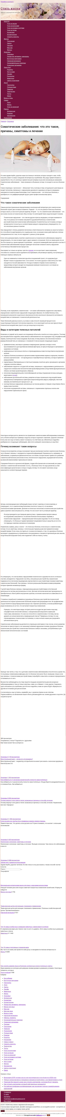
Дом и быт (7, 67)
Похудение (11, 41)
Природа (10, 89)
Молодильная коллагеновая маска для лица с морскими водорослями (24, 885)
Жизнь (9, 105)
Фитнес (9, 50)
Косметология (12, 34)
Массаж (9, 48)
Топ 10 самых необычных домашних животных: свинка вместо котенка (24, 927)
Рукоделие (10, 76)
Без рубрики (8, 978)
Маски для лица (6, 892)
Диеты (9, 43)
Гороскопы (10, 85)
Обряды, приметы (10, 1018)
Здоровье (7, 52)
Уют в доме (11, 72)
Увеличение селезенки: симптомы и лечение (16, 842)
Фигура (6, 39)
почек (15, 375)
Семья (6, 100)
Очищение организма (14, 65)
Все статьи (7, 1101)
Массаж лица (8, 1011)
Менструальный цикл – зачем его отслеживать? (17, 759)
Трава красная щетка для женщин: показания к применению (21, 906)
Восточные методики (14, 59)
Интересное (11, 111)
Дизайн (9, 74)
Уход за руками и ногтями (15, 28)
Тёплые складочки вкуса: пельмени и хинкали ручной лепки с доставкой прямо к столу (33, 1080)
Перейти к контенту (7, 2)
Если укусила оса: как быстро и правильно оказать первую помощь (23, 821)
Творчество (11, 91)
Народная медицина (14, 61)
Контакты (7, 1096)
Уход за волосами (13, 26)
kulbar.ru (39, 1115)
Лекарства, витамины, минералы (18, 56)
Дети (8, 102)
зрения (31, 250)
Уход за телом (11, 30)
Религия (10, 113)
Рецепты (10, 69)
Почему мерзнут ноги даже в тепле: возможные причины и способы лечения (27, 800)
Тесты (9, 94)
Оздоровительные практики (16, 63)
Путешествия (11, 87)
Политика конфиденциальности (14, 1099)
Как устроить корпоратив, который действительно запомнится (25, 1084)
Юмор (9, 96)
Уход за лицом (12, 23)
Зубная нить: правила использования (13, 862)
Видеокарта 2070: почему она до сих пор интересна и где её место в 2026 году (30, 1077)
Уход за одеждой (13, 107)
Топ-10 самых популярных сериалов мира (15, 947)
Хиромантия (11, 115)
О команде (7, 1092)
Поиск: (3, 869)
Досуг (6, 83)
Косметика (10, 32)
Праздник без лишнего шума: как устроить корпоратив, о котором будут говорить (31, 1082)
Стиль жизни (10, 8)
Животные (10, 78)
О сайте (6, 1094)
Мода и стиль (8, 98)
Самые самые (8, 1042)
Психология (8, 118)
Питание (10, 45)
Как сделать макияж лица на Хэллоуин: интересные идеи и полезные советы (26, 966)
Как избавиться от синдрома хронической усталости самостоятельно (24, 780)
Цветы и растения (13, 80)
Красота (6, 21)
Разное (6, 109)
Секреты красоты (13, 37)
